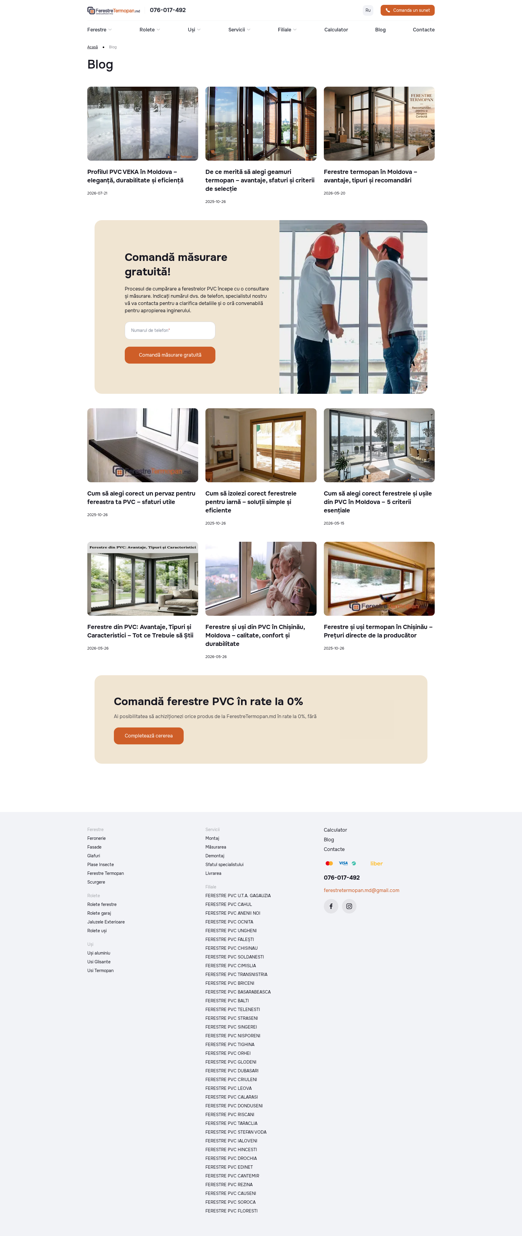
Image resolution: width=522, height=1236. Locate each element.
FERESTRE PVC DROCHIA (231, 1158)
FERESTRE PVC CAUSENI (230, 1193)
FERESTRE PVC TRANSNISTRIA (236, 974)
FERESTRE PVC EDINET (229, 1167)
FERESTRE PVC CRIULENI (231, 1079)
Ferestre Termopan (105, 873)
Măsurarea (215, 847)
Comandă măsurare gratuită (170, 355)
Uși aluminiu (98, 953)
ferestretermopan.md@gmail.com (361, 890)
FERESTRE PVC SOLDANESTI (234, 957)
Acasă (92, 47)
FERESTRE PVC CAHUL (228, 904)
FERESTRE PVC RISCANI (229, 1114)
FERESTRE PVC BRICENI (229, 983)
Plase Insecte (100, 864)
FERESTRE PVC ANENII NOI (232, 913)
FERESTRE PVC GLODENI (230, 1062)
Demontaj (214, 856)
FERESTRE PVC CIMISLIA (230, 965)
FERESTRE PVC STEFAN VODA (235, 1132)
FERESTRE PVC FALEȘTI (229, 939)
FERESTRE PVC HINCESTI (231, 1149)
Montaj (212, 838)
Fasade (94, 847)
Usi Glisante (99, 962)
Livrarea (213, 873)
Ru (368, 10)
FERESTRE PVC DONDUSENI (234, 1106)
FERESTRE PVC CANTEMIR (232, 1176)
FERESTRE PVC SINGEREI (231, 1027)
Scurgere (96, 882)
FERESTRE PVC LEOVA (228, 1088)
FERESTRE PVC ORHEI (228, 1053)
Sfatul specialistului (224, 864)
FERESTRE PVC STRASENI (231, 1018)
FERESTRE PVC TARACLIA (231, 1123)
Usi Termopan (100, 970)
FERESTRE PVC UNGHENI (231, 930)
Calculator (336, 30)
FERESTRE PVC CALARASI (231, 1097)
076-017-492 (168, 10)
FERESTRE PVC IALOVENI (231, 1141)
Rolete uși (97, 930)
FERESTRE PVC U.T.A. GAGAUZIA (238, 895)
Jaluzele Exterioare (106, 922)
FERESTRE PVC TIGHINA (229, 1044)
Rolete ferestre (102, 904)
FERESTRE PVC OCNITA (229, 922)
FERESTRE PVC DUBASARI (232, 1071)
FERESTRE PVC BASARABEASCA (238, 992)
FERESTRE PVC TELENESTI (232, 1009)
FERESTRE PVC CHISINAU (231, 948)
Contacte (424, 30)
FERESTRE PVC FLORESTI (231, 1211)
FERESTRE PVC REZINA (229, 1184)
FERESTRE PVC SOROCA (230, 1202)
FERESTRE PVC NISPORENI (232, 1036)
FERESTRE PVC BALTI (227, 1000)
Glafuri (93, 856)
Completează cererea (149, 736)
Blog (380, 30)
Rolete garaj (99, 913)
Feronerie (96, 838)
